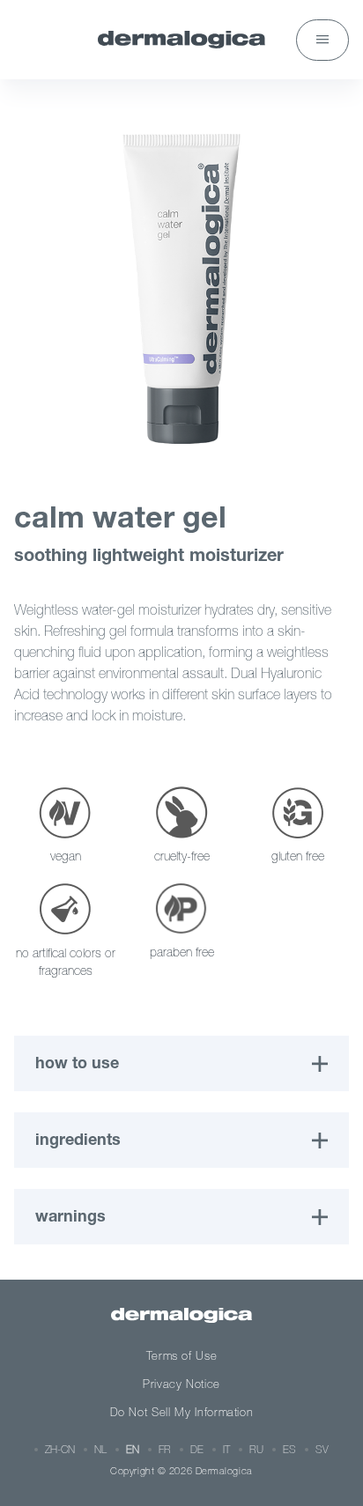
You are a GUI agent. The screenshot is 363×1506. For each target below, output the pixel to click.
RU (256, 1449)
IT (226, 1449)
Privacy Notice (181, 1384)
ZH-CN (60, 1449)
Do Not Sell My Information (182, 1412)
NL (100, 1449)
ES (289, 1449)
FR (165, 1449)
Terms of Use (182, 1355)
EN (132, 1449)
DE (197, 1449)
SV (322, 1449)
